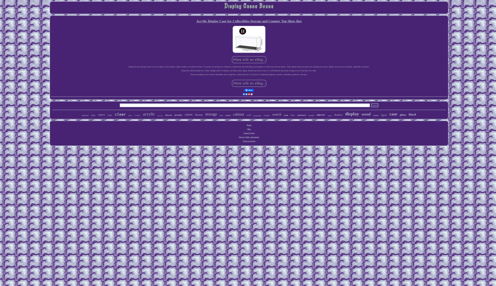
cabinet (238, 114)
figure (384, 115)
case (393, 114)
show (93, 115)
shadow (338, 114)
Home (249, 125)
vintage (267, 115)
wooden (311, 115)
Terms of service (249, 141)
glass (403, 114)
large (109, 115)
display (352, 113)
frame (130, 115)
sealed (227, 115)
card (221, 115)
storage (211, 114)
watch (276, 114)
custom (375, 115)
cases (189, 114)
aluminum (160, 115)
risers (101, 114)
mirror (321, 114)
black (412, 114)
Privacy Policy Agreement (249, 137)
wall (249, 114)
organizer (85, 115)
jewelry (178, 115)
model (329, 115)
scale (286, 115)
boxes (199, 114)
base (293, 115)
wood (366, 114)
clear (120, 114)
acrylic (149, 114)
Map (249, 129)
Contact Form (249, 133)
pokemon (301, 115)
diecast (168, 115)
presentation (257, 115)
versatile (137, 115)
